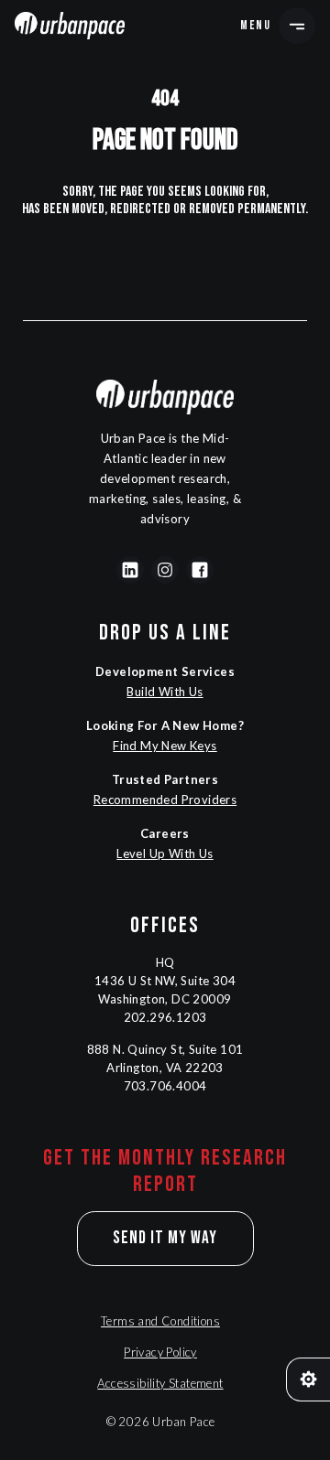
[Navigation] (70, 25)
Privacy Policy (160, 1352)
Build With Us (164, 691)
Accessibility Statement (160, 1383)
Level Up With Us (164, 853)
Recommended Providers (165, 799)
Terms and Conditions (160, 1321)
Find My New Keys (164, 745)
